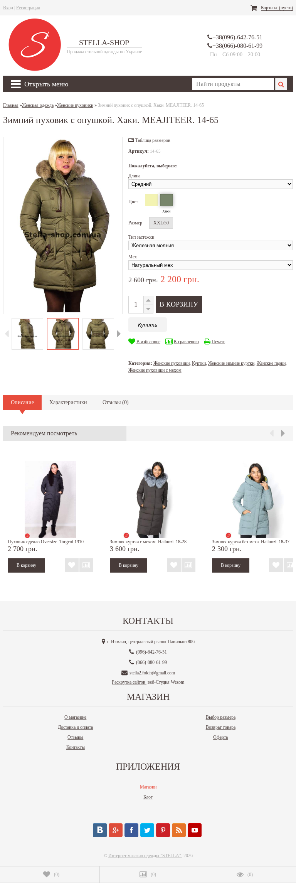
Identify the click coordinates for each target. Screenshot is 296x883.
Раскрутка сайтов (129, 682)
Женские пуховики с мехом (155, 370)
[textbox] (233, 84)
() (56, 874)
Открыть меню (46, 84)
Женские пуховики (171, 363)
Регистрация (28, 7)
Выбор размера (220, 717)
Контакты (75, 747)
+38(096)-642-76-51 (237, 37)
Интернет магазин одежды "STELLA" (144, 855)
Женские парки (271, 363)
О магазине (75, 717)
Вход (8, 7)
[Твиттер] (147, 830)
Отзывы (75, 737)
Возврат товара (220, 727)
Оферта (220, 737)
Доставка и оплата (75, 727)
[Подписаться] (179, 830)
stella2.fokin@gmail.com (152, 673)
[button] (149, 140)
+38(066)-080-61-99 (237, 45)
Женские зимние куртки (231, 363)
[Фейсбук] (131, 830)
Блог (148, 797)
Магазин (148, 787)
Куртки (199, 363)
